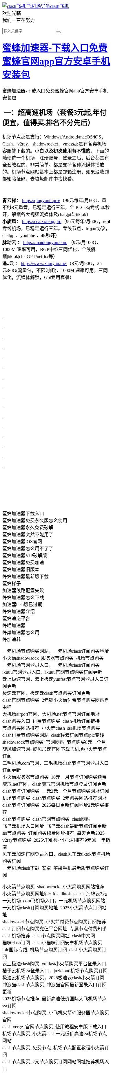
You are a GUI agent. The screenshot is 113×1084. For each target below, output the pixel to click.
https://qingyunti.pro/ (41, 200)
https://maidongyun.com (45, 242)
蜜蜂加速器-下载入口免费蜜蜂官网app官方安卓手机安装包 (56, 61)
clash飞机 (59, 6)
